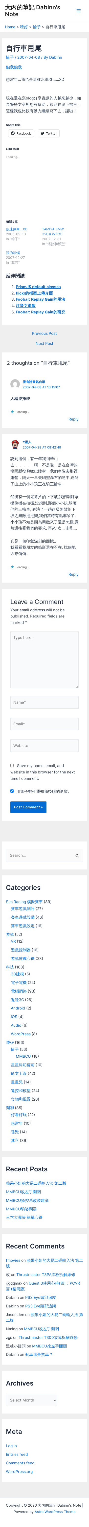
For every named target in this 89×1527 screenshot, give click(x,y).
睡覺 (15, 1132)
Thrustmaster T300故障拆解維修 (48, 1337)
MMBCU (23, 1056)
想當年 (17, 1123)
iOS (14, 1016)
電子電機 (19, 982)
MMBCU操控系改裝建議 (27, 1200)
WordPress (21, 1034)
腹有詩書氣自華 (34, 382)
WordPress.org (19, 1471)
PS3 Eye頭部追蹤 (40, 1297)
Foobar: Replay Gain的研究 (40, 312)
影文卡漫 (19, 1073)
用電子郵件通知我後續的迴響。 (44, 791)
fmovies (13, 1260)
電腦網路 (19, 991)
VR (13, 941)
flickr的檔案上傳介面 (34, 293)
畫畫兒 (17, 1082)
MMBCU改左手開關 (23, 1192)
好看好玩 (19, 1114)
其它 (15, 1140)
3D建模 (17, 974)
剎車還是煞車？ (39, 1354)
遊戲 (10, 934)
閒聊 (10, 1108)
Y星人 (27, 442)
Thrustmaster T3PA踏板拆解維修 (45, 1274)
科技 (10, 967)
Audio (16, 1025)
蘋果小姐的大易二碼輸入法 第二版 (36, 1183)
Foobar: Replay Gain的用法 (40, 299)
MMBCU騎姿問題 (21, 1209)
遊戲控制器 (21, 950)
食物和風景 (21, 1099)
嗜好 (10, 1042)
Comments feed (20, 1463)
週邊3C (17, 999)
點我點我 (14, 67)
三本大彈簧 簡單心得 (24, 1217)
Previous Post (44, 334)
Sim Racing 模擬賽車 (24, 901)
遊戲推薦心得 (23, 958)
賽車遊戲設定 (23, 926)
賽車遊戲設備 (23, 917)
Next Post (44, 344)
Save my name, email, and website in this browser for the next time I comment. (42, 772)
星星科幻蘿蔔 (23, 1065)
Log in (11, 1445)
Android (18, 1008)
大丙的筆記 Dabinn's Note (32, 11)
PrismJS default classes (38, 286)
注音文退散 (26, 305)
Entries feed (17, 1454)
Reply (73, 419)
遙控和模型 (21, 1090)
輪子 (10, 57)
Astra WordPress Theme (55, 1512)
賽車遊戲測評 (23, 908)
